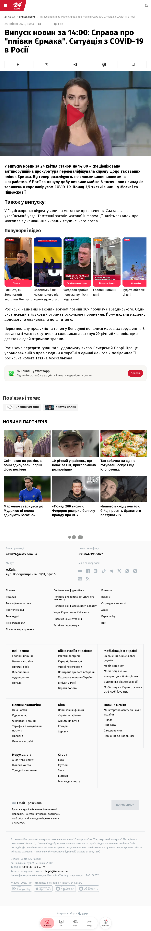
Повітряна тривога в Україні (76, 672)
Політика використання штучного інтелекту (74, 598)
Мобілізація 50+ (114, 666)
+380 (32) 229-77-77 (33, 867)
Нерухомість (21, 755)
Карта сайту (108, 616)
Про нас (11, 590)
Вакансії (106, 597)
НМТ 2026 (110, 725)
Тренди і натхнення (24, 770)
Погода (16, 682)
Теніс (61, 770)
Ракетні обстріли (69, 656)
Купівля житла (21, 765)
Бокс (61, 759)
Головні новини (22, 656)
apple (43, 888)
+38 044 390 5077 (90, 554)
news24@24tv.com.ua (21, 554)
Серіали (63, 731)
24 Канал (10, 17)
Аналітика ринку (22, 759)
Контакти (106, 590)
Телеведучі (12, 616)
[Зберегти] (133, 64)
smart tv (65, 888)
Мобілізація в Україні (120, 651)
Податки (17, 736)
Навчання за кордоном (119, 736)
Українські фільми (70, 715)
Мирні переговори (70, 666)
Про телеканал (15, 610)
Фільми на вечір (68, 721)
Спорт (62, 755)
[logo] (17, 5)
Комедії (63, 726)
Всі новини (20, 651)
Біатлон (63, 775)
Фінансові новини (24, 721)
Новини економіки (26, 705)
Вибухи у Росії (67, 682)
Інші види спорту (69, 781)
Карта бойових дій (70, 661)
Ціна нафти (19, 710)
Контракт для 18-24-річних (121, 676)
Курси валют (20, 715)
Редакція (11, 597)
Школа (108, 720)
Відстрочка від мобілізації (121, 682)
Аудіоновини (20, 677)
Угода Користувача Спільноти (71, 612)
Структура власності (113, 603)
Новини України (22, 661)
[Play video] (75, 115)
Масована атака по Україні (75, 677)
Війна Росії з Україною (75, 651)
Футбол (63, 765)
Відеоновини (20, 672)
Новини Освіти (115, 705)
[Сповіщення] (146, 5)
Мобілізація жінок (115, 671)
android (21, 888)
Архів (104, 610)
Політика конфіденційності (70, 590)
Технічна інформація (66, 625)
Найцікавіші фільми (71, 710)
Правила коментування (68, 619)
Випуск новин (27, 17)
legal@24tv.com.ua (56, 871)
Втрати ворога (67, 688)
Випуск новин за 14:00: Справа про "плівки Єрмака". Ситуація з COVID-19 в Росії (88, 17)
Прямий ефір (20, 666)
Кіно (61, 705)
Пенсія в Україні (22, 741)
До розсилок (125, 804)
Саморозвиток (113, 730)
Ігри (103, 623)
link (79, 570)
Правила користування (20, 629)
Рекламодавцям (15, 623)
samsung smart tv (88, 888)
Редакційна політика (18, 603)
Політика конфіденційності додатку (75, 606)
